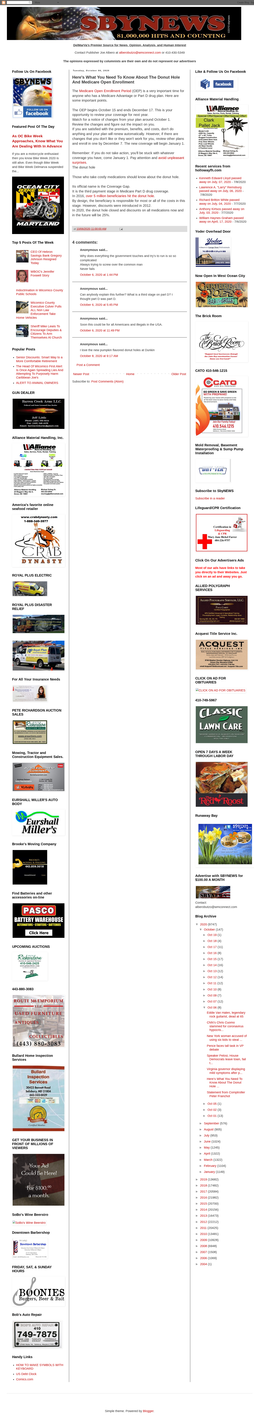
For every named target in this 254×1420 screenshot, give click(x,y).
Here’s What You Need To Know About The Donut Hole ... (224, 1082)
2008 (204, 1246)
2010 (204, 1234)
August (209, 1129)
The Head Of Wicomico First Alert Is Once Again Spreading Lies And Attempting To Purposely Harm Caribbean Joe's (39, 372)
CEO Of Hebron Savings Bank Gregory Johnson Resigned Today (46, 257)
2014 (204, 1209)
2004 (204, 1264)
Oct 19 (213, 935)
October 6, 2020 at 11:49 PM (100, 330)
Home (130, 374)
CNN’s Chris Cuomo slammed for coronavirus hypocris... (225, 1026)
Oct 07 (213, 1001)
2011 (204, 1228)
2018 (204, 1185)
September (212, 1123)
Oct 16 (213, 953)
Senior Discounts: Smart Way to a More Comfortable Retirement (39, 359)
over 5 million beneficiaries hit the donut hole (120, 196)
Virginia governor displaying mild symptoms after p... (226, 1071)
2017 (204, 1191)
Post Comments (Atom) (107, 381)
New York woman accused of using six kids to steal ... (227, 1037)
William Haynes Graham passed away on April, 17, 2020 (221, 220)
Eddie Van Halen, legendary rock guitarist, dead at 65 (226, 1014)
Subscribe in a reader (210, 498)
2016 (204, 1197)
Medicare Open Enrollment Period (105, 91)
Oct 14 (213, 965)
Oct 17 (213, 947)
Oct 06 (213, 1007)
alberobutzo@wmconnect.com (140, 52)
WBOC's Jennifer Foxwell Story (42, 273)
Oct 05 (213, 1103)
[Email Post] (120, 228)
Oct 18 (213, 941)
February (210, 1166)
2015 (204, 1203)
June (207, 1141)
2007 (204, 1252)
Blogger (148, 1411)
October (210, 929)
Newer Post (81, 374)
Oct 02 (213, 1109)
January (210, 1172)
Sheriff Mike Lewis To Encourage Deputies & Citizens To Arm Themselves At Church (46, 332)
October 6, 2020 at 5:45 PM (99, 304)
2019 (204, 1179)
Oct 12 (213, 977)
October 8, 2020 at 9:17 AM (99, 356)
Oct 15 (213, 959)
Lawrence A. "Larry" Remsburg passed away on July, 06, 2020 (220, 189)
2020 (204, 924)
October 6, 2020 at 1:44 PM (99, 274)
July (207, 1135)
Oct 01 (213, 1116)
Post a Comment (88, 365)
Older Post (178, 374)
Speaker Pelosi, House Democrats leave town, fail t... (226, 1059)
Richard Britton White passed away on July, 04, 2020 (219, 201)
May (207, 1147)
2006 (204, 1258)
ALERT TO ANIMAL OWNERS (37, 383)
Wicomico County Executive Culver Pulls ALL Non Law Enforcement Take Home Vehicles (39, 310)
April (207, 1153)
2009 (204, 1240)
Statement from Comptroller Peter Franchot (226, 1094)
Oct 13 (213, 971)
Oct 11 (212, 983)
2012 (204, 1222)
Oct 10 (213, 989)
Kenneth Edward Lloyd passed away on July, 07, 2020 (220, 180)
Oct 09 (213, 995)
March (208, 1159)
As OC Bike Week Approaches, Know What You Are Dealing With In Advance (37, 141)
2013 (204, 1215)
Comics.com (24, 1379)
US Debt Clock (26, 1374)
